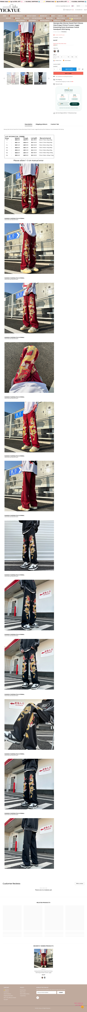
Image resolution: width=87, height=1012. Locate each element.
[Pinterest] (37, 997)
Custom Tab (55, 124)
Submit (61, 992)
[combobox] (80, 6)
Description (28, 124)
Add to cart (69, 69)
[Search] (81, 6)
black (45, 978)
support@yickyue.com (65, 6)
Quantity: (55, 66)
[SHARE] (82, 69)
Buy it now (68, 73)
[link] (12, 934)
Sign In (85, 9)
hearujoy (43, 969)
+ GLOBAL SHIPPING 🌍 (32, 1)
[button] (4, 78)
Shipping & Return (41, 124)
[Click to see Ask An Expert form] (79, 1004)
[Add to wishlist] (79, 69)
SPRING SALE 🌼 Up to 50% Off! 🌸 (57, 1)
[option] (26, 45)
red (42, 978)
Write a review (79, 883)
